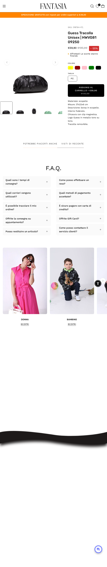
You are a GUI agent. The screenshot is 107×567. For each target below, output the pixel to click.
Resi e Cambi (63, 464)
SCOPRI (25, 324)
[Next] (55, 62)
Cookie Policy (63, 488)
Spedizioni (62, 459)
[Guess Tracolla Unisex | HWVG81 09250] (6, 108)
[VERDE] (91, 68)
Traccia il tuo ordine (67, 454)
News (59, 497)
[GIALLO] (70, 68)
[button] (92, 6)
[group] (53, 287)
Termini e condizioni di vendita (73, 473)
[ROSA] (84, 68)
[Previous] (7, 62)
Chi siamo (62, 493)
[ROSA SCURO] (77, 68)
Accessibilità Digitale (68, 478)
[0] (97, 6)
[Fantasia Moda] (53, 6)
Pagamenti (62, 468)
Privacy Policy (64, 483)
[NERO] (98, 68)
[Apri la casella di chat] (98, 549)
